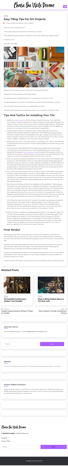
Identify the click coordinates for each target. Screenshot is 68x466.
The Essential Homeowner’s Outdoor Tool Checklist (15, 300)
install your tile (20, 120)
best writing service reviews (40, 366)
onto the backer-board (30, 152)
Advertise (12, 331)
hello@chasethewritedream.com (36, 331)
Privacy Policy (5, 441)
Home (6, 15)
